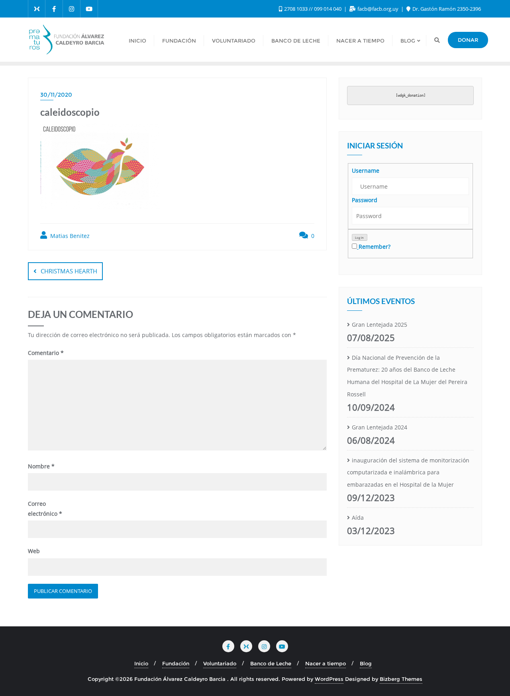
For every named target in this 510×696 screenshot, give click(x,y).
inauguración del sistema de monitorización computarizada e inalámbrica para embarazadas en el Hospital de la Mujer (408, 472)
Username (365, 170)
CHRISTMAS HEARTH (69, 271)
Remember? (374, 246)
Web (34, 551)
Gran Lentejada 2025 (379, 324)
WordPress (329, 679)
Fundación (175, 663)
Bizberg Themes (401, 679)
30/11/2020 (56, 94)
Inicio (141, 663)
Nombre (41, 466)
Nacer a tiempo (325, 663)
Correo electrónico (45, 508)
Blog (366, 663)
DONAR (468, 40)
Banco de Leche (270, 663)
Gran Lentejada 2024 (379, 427)
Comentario (46, 353)
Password (364, 200)
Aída (358, 517)
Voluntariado (219, 663)
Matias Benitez (69, 236)
